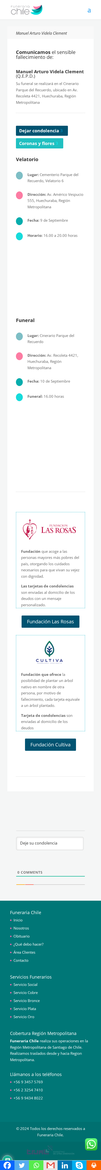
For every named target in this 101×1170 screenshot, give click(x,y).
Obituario (21, 936)
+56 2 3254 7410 (28, 1089)
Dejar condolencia (39, 131)
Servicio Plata (24, 1008)
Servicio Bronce (26, 1000)
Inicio (18, 920)
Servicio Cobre (25, 992)
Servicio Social (25, 984)
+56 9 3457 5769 (28, 1081)
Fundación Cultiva (50, 744)
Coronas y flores (36, 143)
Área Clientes (24, 952)
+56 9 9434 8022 (28, 1098)
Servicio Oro (23, 1016)
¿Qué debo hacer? (28, 944)
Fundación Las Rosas (50, 621)
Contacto (20, 960)
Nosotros (21, 928)
